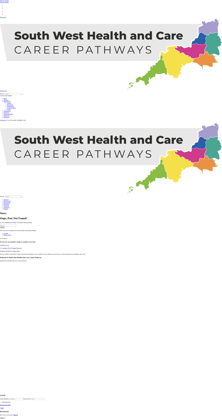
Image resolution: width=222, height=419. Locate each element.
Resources (6, 117)
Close (3, 418)
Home (5, 98)
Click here (3, 120)
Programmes (10, 106)
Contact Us (6, 115)
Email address (4, 399)
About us (5, 100)
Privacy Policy (7, 235)
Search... (2, 94)
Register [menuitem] (5, 209)
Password (26, 399)
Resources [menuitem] (6, 204)
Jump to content (4, 0)
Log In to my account (6, 95)
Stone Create (16, 251)
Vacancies (6, 112)
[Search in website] (22, 94)
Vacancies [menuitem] (6, 206)
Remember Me (6, 402)
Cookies (5, 233)
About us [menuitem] (5, 199)
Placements (10, 105)
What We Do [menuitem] (7, 201)
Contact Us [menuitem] (6, 207)
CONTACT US (4, 245)
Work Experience (8, 114)
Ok (84, 254)
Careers (9, 103)
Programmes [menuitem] (6, 202)
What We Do (7, 101)
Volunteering (6, 111)
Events (9, 109)
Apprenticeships (11, 108)
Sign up (15, 415)
